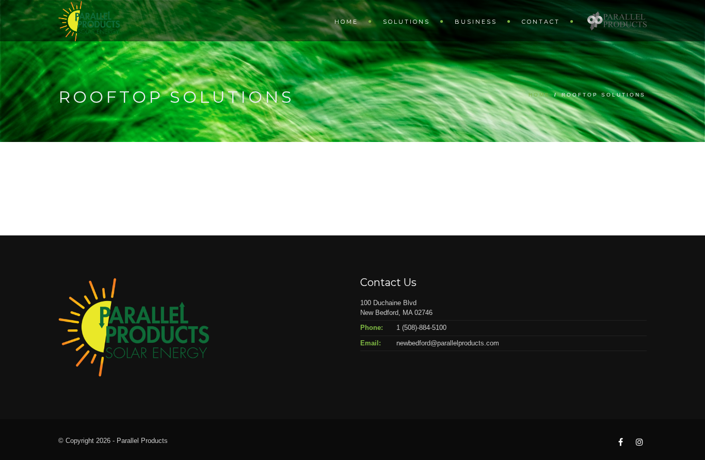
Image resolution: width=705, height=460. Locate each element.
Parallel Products (617, 20)
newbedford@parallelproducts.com (447, 343)
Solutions (406, 21)
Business (476, 21)
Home (346, 21)
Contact (541, 21)
